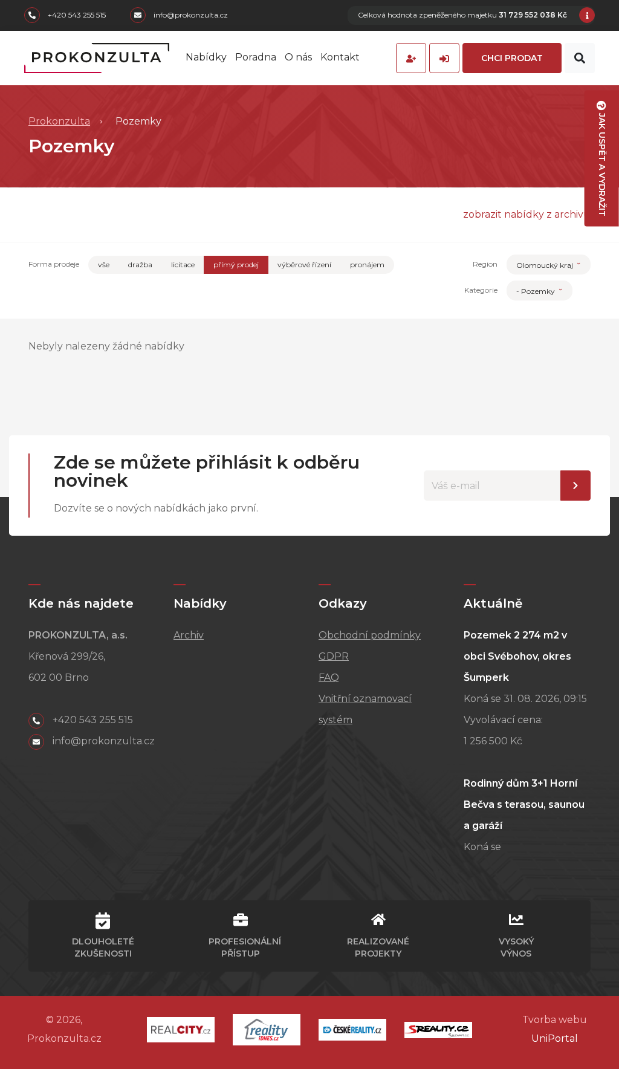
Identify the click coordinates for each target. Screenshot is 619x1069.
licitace (183, 264)
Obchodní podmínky (370, 635)
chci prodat (512, 58)
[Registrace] (411, 58)
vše (103, 264)
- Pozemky (536, 291)
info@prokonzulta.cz (190, 15)
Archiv (188, 635)
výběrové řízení (304, 264)
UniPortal (554, 1038)
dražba (140, 264)
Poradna (255, 57)
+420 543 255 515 (76, 15)
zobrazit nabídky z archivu (527, 214)
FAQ (329, 677)
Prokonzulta (59, 121)
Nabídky (206, 57)
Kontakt (340, 57)
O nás (298, 57)
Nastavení (575, 485)
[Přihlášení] (444, 58)
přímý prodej (236, 264)
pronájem (367, 264)
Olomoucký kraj (545, 265)
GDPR (334, 656)
